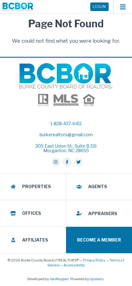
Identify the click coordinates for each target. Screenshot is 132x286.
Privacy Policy (94, 260)
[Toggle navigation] (122, 7)
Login (99, 6)
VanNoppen (59, 279)
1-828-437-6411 (66, 123)
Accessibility (74, 265)
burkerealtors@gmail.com (66, 134)
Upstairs (97, 279)
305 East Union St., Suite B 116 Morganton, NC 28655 (66, 148)
